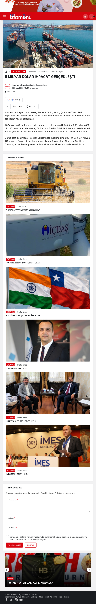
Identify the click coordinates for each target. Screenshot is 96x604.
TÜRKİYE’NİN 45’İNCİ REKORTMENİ (23, 262)
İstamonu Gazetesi (21, 85)
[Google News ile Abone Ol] (13, 99)
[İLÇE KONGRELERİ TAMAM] (48, 570)
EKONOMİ (11, 206)
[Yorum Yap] (8, 106)
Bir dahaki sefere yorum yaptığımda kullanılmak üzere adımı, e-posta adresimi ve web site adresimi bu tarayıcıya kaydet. (48, 538)
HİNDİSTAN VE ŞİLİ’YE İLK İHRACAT (23, 315)
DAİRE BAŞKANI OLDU (16, 368)
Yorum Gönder (14, 545)
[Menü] (4, 16)
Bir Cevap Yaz (15, 487)
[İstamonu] (20, 16)
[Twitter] (11, 600)
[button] (85, 16)
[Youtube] (21, 600)
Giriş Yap (30, 545)
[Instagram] (16, 600)
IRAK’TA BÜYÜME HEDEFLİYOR (21, 421)
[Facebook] (6, 600)
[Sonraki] (89, 570)
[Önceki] (7, 570)
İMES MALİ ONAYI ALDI (17, 474)
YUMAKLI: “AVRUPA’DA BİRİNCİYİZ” (23, 210)
